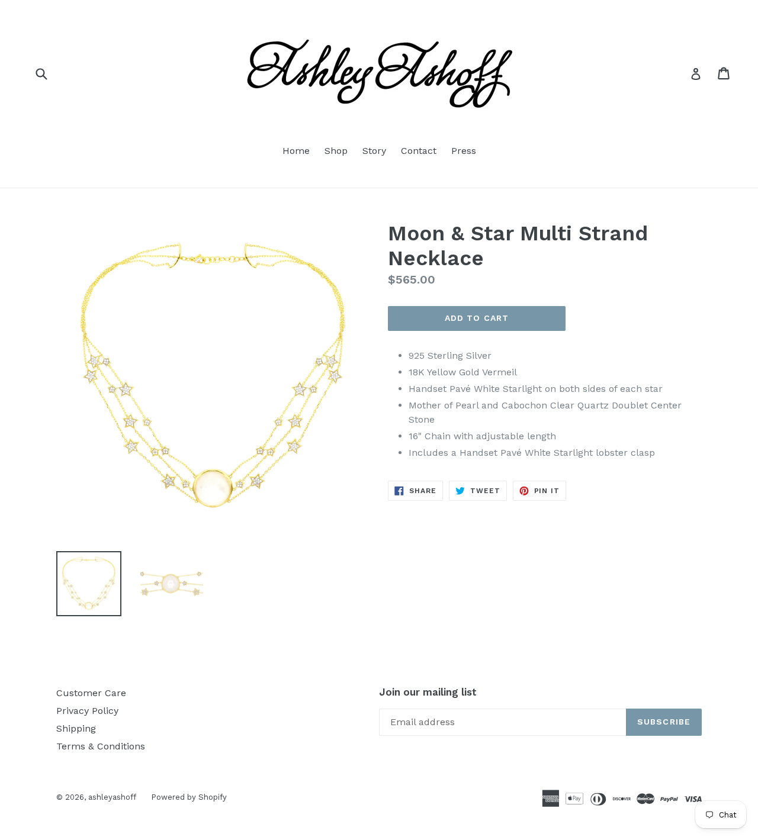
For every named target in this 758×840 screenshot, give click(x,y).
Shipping (76, 728)
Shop (336, 150)
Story (374, 150)
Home (296, 150)
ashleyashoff (112, 797)
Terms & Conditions (100, 746)
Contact (418, 150)
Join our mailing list (428, 692)
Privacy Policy (87, 710)
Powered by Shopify (189, 797)
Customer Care (91, 693)
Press (463, 150)
